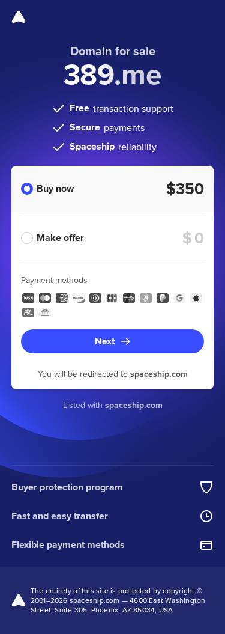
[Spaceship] (18, 17)
